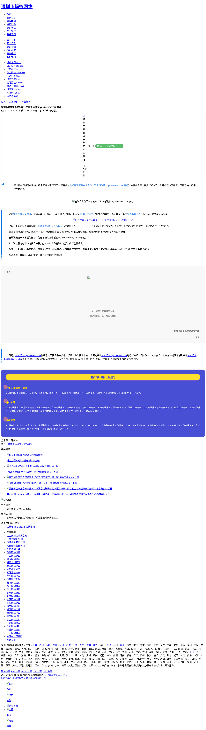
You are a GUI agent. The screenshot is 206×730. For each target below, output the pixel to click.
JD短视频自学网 (15, 539)
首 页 (11, 40)
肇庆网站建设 (13, 559)
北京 (35, 645)
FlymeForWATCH (32, 355)
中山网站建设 (13, 556)
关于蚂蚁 (11, 31)
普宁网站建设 (13, 606)
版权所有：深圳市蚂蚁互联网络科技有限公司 (23, 678)
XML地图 (15, 671)
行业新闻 (25, 102)
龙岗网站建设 (13, 582)
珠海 (109, 645)
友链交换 (11, 640)
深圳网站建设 (13, 593)
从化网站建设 (13, 626)
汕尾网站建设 (13, 599)
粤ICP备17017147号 (57, 675)
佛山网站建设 (13, 633)
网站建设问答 (13, 569)
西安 (95, 645)
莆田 (191, 652)
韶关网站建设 (13, 596)
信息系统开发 (13, 579)
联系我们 (11, 34)
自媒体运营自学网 (16, 542)
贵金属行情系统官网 (17, 535)
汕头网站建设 (13, 603)
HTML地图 (26, 671)
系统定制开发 (13, 562)
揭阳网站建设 (13, 609)
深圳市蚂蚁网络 (17, 6)
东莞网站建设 (13, 630)
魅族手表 (19, 355)
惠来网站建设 (13, 616)
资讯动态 (11, 24)
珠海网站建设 (13, 552)
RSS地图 (47, 671)
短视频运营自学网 (16, 546)
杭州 (61, 645)
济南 (88, 645)
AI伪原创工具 (13, 549)
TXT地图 (37, 671)
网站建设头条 (13, 572)
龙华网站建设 (13, 576)
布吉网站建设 (13, 589)
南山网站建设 (13, 566)
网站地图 (5, 671)
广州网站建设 (13, 623)
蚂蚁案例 (11, 21)
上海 (75, 645)
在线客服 (11, 526)
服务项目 (11, 18)
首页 (9, 14)
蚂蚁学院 (11, 28)
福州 (122, 645)
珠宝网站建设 (13, 619)
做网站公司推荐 (14, 636)
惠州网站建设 (13, 613)
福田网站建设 (13, 586)
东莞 (82, 645)
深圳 (55, 645)
